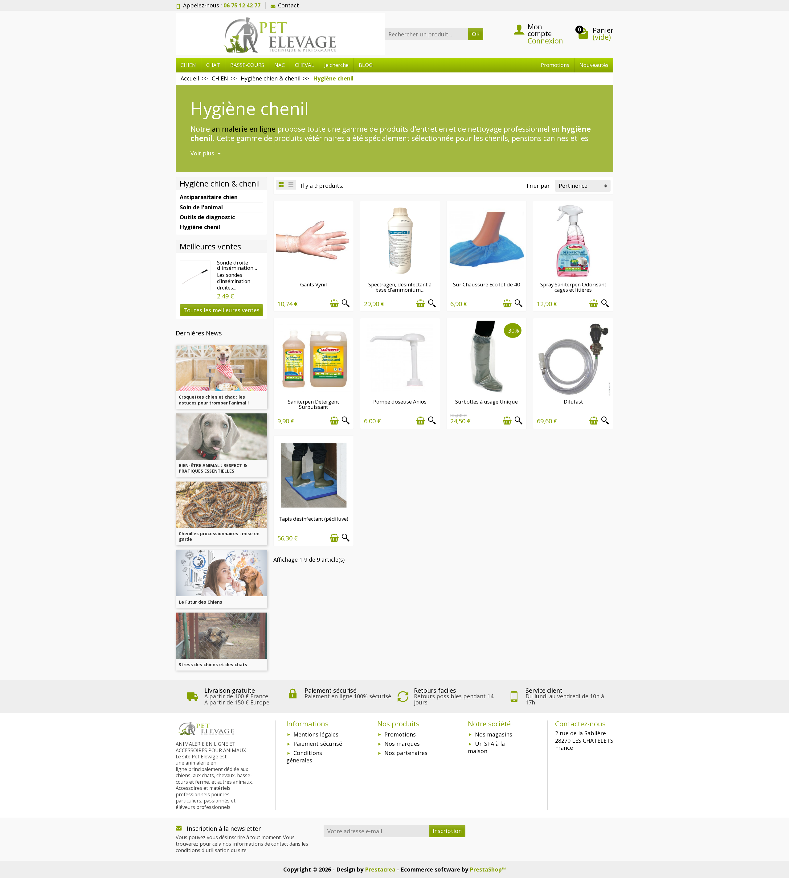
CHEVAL (304, 64)
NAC (279, 64)
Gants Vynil (313, 284)
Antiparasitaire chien (209, 197)
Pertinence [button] (573, 185)
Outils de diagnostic (207, 217)
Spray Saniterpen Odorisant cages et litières (573, 287)
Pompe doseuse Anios (400, 401)
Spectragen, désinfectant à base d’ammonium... (399, 287)
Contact (288, 5)
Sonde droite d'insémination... (237, 265)
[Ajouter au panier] (334, 303)
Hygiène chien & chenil (220, 183)
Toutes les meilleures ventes (221, 310)
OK (476, 34)
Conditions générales (304, 756)
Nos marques (402, 743)
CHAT (213, 64)
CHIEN (188, 64)
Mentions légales (315, 734)
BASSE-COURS (247, 64)
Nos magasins (493, 734)
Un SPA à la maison (486, 747)
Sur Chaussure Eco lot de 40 (486, 284)
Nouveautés (593, 64)
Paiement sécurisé (317, 743)
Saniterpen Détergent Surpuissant (313, 404)
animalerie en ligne (244, 129)
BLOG (366, 64)
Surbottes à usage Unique (486, 401)
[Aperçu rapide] (345, 303)
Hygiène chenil (200, 227)
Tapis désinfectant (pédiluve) (313, 518)
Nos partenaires (405, 753)
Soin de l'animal (201, 207)
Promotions (555, 64)
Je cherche (336, 64)
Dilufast (573, 401)
